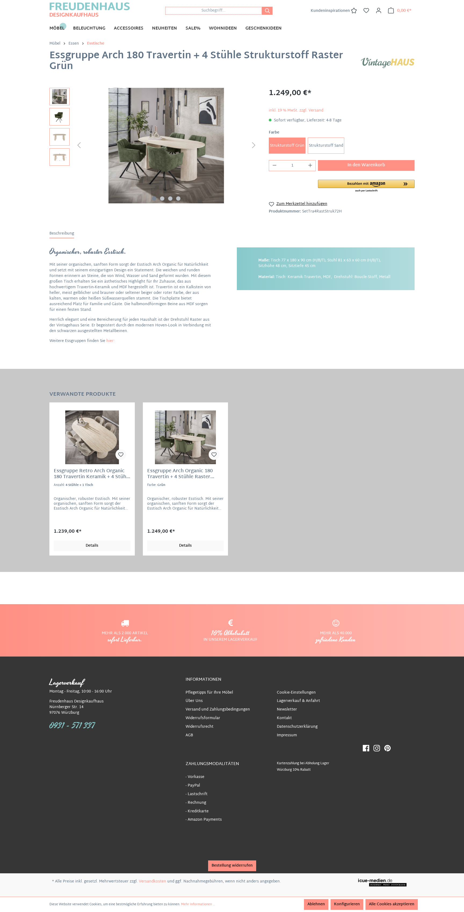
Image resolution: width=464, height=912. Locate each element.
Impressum (287, 735)
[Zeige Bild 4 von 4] (178, 198)
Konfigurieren (347, 904)
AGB (189, 735)
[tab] (61, 233)
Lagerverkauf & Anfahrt (298, 701)
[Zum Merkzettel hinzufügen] (120, 454)
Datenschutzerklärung (297, 726)
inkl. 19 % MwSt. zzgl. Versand (296, 110)
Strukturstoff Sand (326, 145)
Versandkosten (152, 881)
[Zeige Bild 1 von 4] (154, 198)
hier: (110, 341)
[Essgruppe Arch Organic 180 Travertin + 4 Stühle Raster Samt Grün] (185, 437)
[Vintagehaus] (388, 63)
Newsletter (287, 709)
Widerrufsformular (203, 718)
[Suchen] (267, 11)
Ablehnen (316, 904)
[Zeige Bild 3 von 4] (170, 198)
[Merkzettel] (366, 10)
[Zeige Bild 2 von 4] (162, 198)
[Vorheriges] (79, 145)
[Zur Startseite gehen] (89, 9)
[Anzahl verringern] (274, 165)
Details (92, 545)
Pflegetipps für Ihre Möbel (209, 692)
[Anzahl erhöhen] (310, 165)
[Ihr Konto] (378, 10)
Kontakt (284, 718)
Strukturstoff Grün (287, 145)
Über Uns (194, 701)
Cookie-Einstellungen (296, 692)
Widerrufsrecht (199, 726)
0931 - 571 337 (72, 726)
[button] (366, 186)
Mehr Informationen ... (198, 904)
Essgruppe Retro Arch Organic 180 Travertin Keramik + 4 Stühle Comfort (92, 474)
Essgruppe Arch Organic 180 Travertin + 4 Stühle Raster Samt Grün (180, 474)
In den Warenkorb (366, 165)
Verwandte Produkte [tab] (82, 393)
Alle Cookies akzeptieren (391, 904)
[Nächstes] (254, 145)
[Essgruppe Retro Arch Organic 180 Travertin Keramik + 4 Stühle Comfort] (92, 437)
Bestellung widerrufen (232, 865)
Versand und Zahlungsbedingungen (218, 709)
